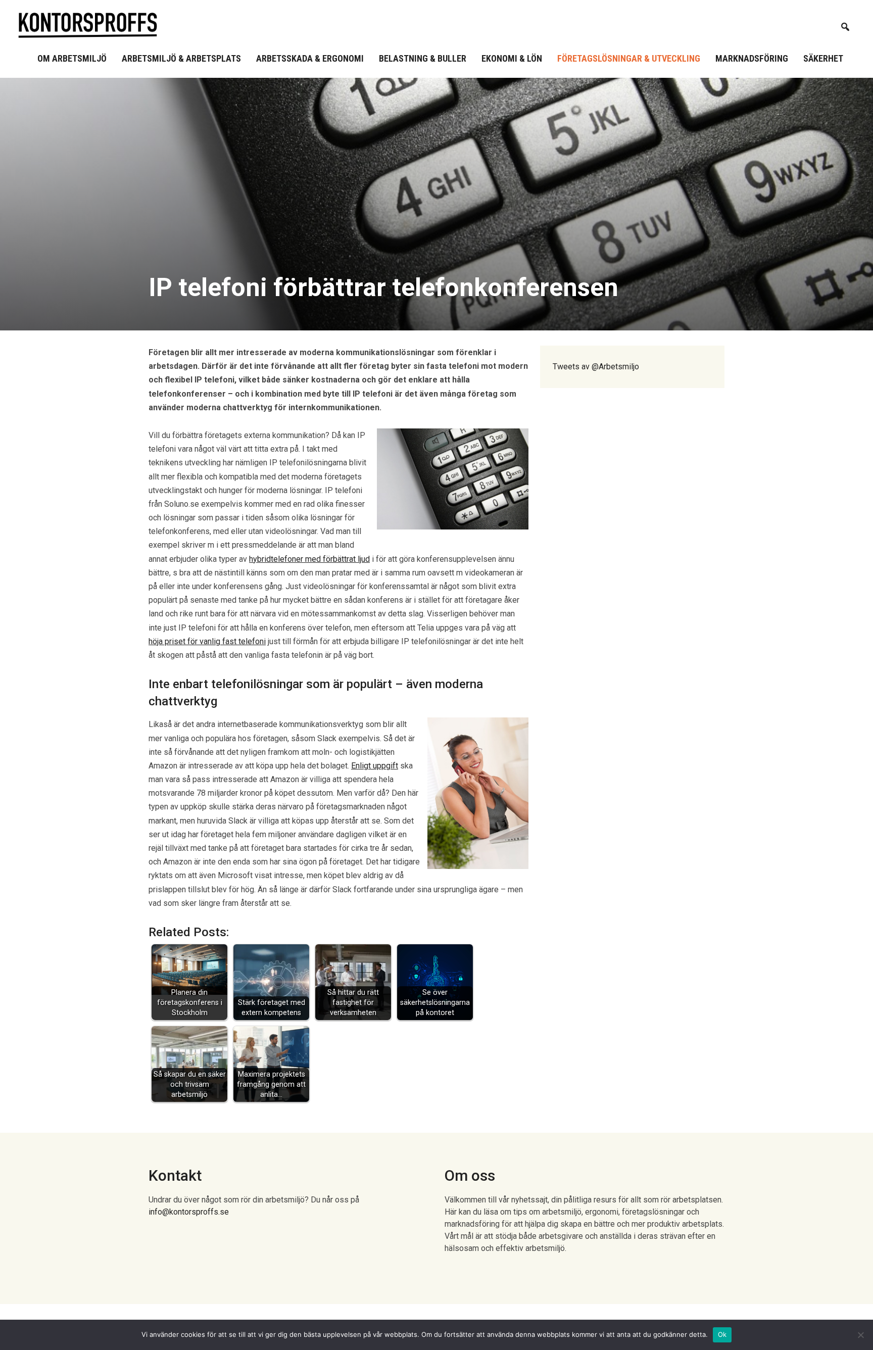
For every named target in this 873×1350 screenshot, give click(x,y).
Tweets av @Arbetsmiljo (596, 366)
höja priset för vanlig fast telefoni (207, 641)
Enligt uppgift (374, 765)
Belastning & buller (422, 58)
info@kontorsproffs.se (189, 1212)
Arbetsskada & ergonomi (310, 58)
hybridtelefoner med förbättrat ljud (309, 559)
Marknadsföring (751, 58)
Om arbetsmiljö (72, 58)
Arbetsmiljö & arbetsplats (181, 58)
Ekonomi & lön (511, 58)
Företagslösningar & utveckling (628, 58)
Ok (722, 1334)
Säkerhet (823, 58)
